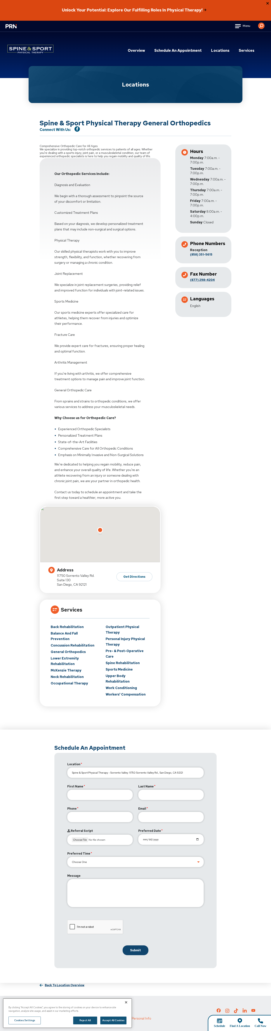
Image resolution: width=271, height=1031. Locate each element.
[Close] (126, 1002)
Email (142, 809)
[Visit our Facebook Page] (77, 129)
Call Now (260, 1025)
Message (74, 876)
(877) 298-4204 (202, 280)
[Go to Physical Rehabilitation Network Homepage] (15, 29)
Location (73, 764)
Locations (220, 50)
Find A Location (240, 1025)
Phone (72, 809)
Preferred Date (149, 831)
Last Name (146, 786)
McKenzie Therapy (66, 670)
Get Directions (134, 577)
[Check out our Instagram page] (227, 1011)
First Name (75, 786)
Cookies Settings (24, 1020)
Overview (136, 50)
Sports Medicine (119, 669)
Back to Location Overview (64, 985)
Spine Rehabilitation (123, 663)
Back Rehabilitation (67, 627)
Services (246, 50)
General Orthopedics (68, 652)
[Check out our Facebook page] (219, 1011)
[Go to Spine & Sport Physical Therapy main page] (30, 49)
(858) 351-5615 (201, 255)
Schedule (219, 1025)
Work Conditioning (121, 688)
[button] (261, 24)
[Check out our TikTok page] (236, 1011)
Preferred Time (78, 853)
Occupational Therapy (69, 683)
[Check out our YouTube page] (253, 1011)
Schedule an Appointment (178, 50)
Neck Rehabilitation (67, 677)
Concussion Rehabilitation (72, 645)
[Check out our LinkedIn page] (245, 1011)
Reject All (85, 1020)
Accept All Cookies (113, 1020)
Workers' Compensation (126, 694)
